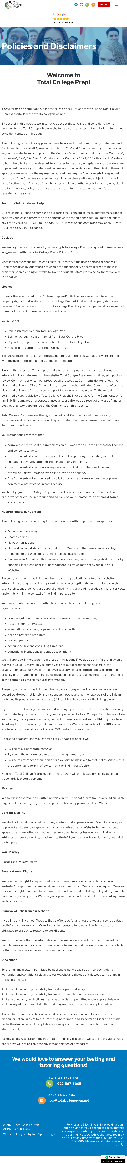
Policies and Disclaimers (82, 1124)
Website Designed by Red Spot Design (29, 1134)
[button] (116, 4)
